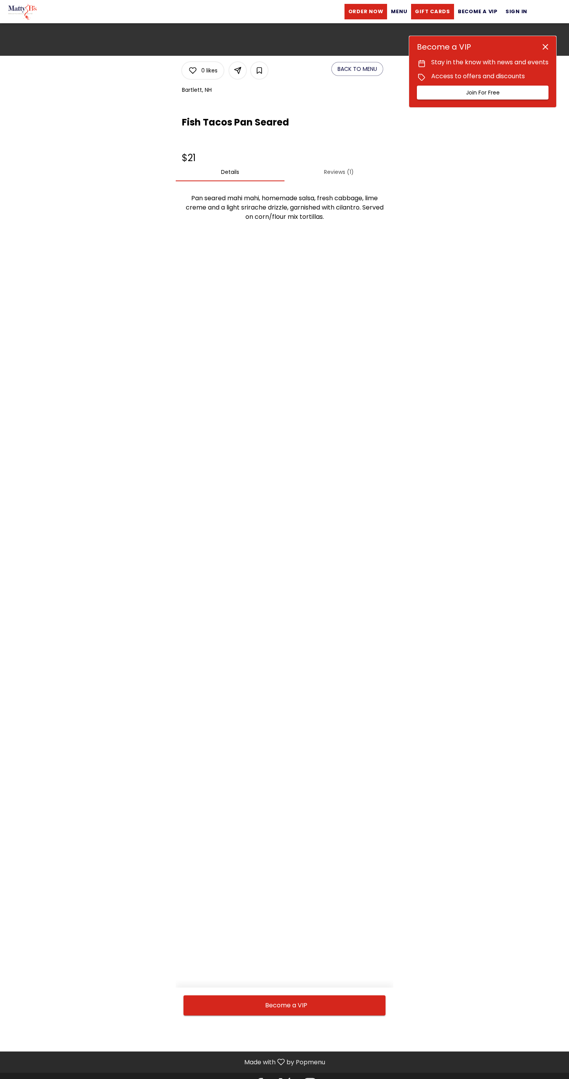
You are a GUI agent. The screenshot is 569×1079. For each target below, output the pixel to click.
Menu (399, 11)
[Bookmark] (259, 70)
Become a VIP (478, 11)
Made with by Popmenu (165, 1062)
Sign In (516, 11)
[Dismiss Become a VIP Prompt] (545, 47)
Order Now (366, 11)
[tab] (230, 172)
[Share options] (237, 70)
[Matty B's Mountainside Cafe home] (41, 11)
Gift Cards (432, 11)
